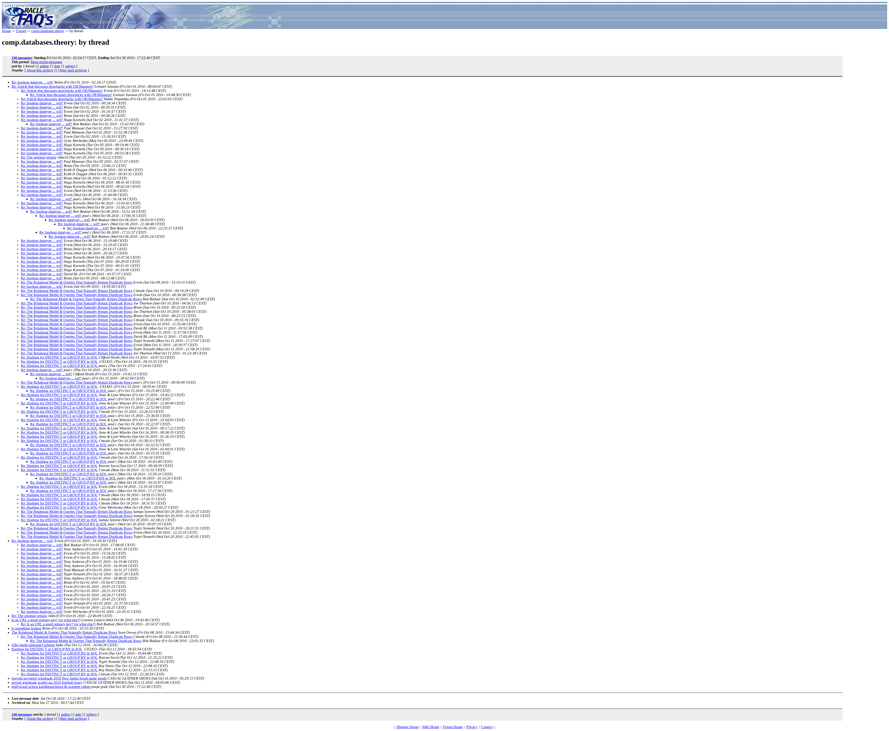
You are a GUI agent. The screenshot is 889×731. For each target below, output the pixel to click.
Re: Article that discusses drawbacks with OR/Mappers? (53, 86)
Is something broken (26, 628)
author (44, 66)
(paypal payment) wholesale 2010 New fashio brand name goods (59, 678)
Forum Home (453, 727)
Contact (486, 727)
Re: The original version (38, 157)
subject (70, 66)
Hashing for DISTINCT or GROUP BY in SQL (47, 649)
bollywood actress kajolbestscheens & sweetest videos (51, 687)
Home (6, 31)
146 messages (22, 58)
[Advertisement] (472, 16)
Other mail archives (72, 70)
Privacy (471, 727)
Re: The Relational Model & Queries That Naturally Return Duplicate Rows (76, 282)
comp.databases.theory (47, 31)
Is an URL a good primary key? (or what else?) (46, 620)
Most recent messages (46, 62)
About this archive (39, 70)
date (57, 66)
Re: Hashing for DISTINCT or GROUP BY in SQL (59, 357)
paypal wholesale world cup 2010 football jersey (47, 682)
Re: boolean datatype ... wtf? (32, 82)
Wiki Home (430, 727)
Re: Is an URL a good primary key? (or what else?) (58, 624)
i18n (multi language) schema (33, 645)
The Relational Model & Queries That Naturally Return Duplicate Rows (64, 632)
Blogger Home (408, 727)
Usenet (21, 31)
